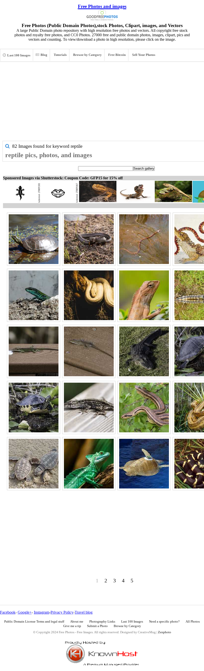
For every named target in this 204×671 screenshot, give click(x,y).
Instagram (41, 612)
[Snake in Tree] (144, 407)
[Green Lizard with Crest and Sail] (88, 463)
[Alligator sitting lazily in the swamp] (144, 351)
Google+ (25, 612)
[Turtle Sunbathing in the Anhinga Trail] (33, 407)
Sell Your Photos (143, 55)
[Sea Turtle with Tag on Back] (144, 463)
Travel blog (84, 612)
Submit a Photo (97, 626)
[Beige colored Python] (88, 295)
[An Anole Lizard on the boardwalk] (33, 351)
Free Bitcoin (117, 55)
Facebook (7, 612)
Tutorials (60, 55)
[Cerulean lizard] (33, 295)
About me (76, 621)
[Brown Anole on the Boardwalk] (88, 351)
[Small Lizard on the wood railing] (88, 407)
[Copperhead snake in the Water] (144, 239)
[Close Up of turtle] (33, 239)
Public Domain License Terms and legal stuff (34, 621)
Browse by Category (87, 55)
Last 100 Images (18, 55)
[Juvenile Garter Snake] (88, 239)
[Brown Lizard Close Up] (144, 295)
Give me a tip (72, 626)
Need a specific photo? (164, 621)
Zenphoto (164, 632)
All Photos (193, 621)
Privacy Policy (62, 612)
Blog (44, 55)
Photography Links (102, 621)
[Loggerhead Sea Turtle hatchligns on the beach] (33, 463)
